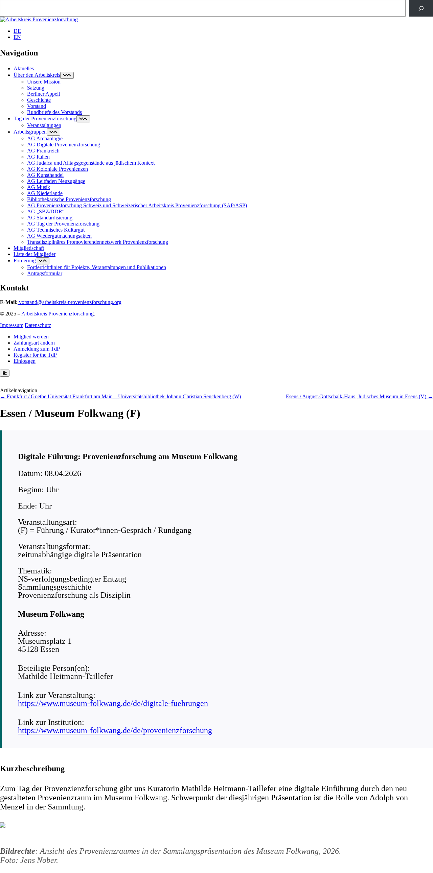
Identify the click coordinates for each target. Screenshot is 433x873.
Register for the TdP (35, 355)
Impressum (11, 325)
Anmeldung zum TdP (37, 349)
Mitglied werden (31, 336)
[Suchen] (421, 8)
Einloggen (25, 361)
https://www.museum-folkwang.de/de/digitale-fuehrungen (113, 703)
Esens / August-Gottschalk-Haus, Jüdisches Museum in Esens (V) (356, 396)
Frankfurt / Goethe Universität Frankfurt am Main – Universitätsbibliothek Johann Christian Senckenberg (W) (124, 396)
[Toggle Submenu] (67, 75)
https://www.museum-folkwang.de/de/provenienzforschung (115, 730)
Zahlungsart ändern (34, 343)
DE (17, 31)
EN (17, 37)
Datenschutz (38, 325)
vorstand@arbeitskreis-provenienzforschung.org (70, 302)
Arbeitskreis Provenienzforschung (57, 313)
